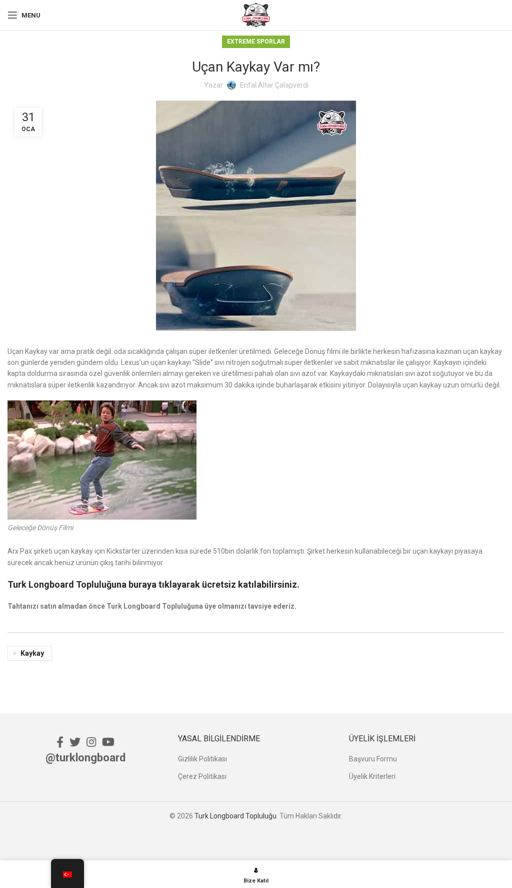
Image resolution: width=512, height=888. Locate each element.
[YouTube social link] (108, 741)
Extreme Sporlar (256, 41)
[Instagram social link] (91, 741)
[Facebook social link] (60, 741)
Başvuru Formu (373, 759)
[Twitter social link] (75, 741)
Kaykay (32, 653)
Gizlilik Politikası (202, 759)
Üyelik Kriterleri (372, 776)
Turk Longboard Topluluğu (235, 816)
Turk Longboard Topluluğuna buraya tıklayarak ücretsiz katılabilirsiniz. (154, 584)
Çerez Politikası (202, 776)
